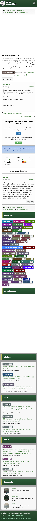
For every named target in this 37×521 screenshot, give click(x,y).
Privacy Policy (20, 518)
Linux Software (9, 256)
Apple (7, 446)
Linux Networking (8, 72)
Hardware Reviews (9, 241)
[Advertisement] (18, 34)
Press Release (27, 264)
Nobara (16, 261)
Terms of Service (10, 518)
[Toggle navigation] (34, 3)
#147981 (31, 86)
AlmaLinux (8, 221)
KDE (6, 244)
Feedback (7, 236)
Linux (14, 244)
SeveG (13, 504)
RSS (26, 518)
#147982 (31, 179)
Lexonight (15, 496)
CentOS (17, 227)
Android (30, 221)
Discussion (7, 79)
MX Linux (7, 261)
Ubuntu (7, 282)
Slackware (20, 273)
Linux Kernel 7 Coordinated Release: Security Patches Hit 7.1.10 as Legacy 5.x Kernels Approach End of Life (17, 409)
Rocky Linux (8, 270)
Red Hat (17, 267)
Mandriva (7, 259)
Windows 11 (8, 374)
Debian (7, 230)
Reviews (28, 267)
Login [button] (19, 133)
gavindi (14, 488)
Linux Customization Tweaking (12, 247)
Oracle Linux (27, 261)
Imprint (3, 518)
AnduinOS (7, 224)
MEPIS (30, 259)
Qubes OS (7, 267)
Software (8, 276)
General (18, 236)
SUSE (18, 279)
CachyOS (7, 227)
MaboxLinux (21, 256)
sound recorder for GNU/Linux (13, 113)
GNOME (7, 238)
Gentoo (29, 236)
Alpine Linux (19, 221)
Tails (27, 279)
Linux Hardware (9, 250)
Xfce (6, 284)
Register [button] (19, 142)
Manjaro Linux (19, 259)
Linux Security (22, 253)
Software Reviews (20, 276)
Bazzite (28, 224)
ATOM (29, 518)
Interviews (22, 241)
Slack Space (8, 273)
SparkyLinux (8, 279)
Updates (17, 282)
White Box (28, 282)
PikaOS (6, 264)
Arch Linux (18, 224)
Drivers (17, 230)
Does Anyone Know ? (27, 116)
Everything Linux (9, 233)
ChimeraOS (27, 227)
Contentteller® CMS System (15, 515)
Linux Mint (21, 250)
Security (19, 270)
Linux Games (29, 247)
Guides (16, 238)
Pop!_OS (16, 264)
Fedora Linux (23, 233)
